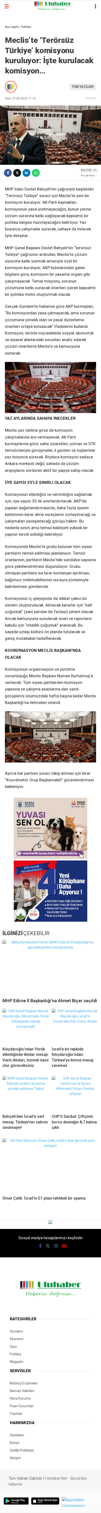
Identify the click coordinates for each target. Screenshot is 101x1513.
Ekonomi (16, 1339)
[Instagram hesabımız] (56, 1246)
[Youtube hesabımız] (64, 1246)
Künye (14, 1443)
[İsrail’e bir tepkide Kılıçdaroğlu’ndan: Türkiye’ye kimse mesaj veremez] (75, 1026)
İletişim (15, 1458)
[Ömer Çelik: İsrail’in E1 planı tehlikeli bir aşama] (50, 1165)
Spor (13, 1346)
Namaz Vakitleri (22, 1391)
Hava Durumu (20, 1398)
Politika (91, 98)
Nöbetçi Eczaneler (24, 1383)
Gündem (16, 1331)
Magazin (16, 1362)
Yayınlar (16, 1414)
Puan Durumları (22, 1406)
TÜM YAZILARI (83, 87)
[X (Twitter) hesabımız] (48, 1246)
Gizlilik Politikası (22, 1450)
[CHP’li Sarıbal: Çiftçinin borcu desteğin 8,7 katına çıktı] (75, 1093)
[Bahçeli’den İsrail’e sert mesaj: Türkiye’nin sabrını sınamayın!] (25, 1093)
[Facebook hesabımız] (40, 1246)
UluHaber (17, 1435)
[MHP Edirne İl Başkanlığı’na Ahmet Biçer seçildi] (50, 967)
